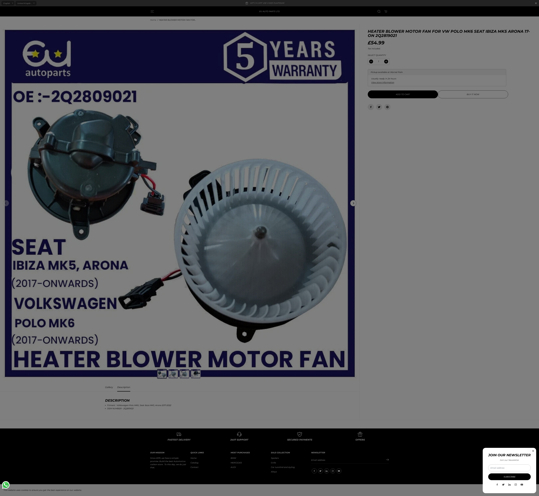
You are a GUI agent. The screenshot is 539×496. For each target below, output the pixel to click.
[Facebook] (497, 485)
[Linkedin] (509, 485)
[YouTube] (522, 485)
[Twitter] (503, 485)
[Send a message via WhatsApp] (5, 485)
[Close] (533, 451)
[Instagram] (516, 485)
